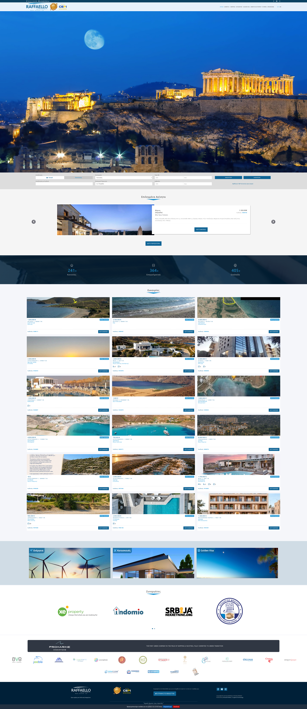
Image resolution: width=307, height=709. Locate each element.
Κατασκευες (239, 6)
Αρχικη (222, 6)
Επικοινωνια (271, 6)
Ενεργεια (232, 6)
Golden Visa (246, 6)
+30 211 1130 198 (32, 1)
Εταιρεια (264, 6)
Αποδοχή (176, 706)
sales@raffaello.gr (44, 1)
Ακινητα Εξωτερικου (256, 6)
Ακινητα (227, 6)
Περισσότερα (168, 706)
